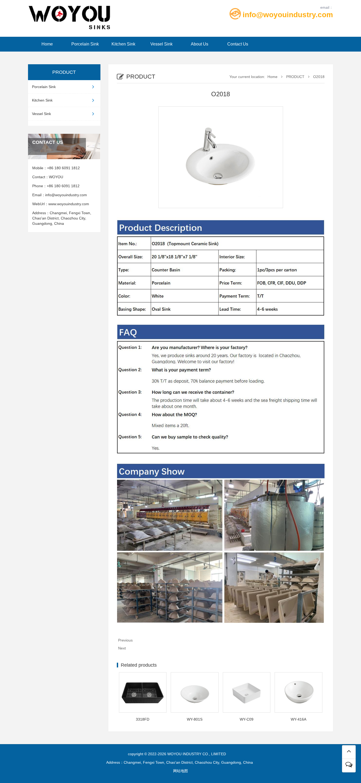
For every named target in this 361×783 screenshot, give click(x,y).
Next (122, 648)
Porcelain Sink (85, 44)
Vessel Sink (161, 44)
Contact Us (237, 44)
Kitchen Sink (123, 44)
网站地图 (180, 771)
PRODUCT (295, 77)
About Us (199, 44)
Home (47, 44)
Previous (125, 640)
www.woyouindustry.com (69, 204)
